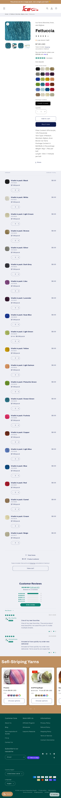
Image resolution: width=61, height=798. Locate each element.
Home (6, 14)
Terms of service (27, 792)
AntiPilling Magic (37, 688)
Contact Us (9, 742)
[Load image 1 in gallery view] (8, 45)
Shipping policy (38, 792)
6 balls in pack (43, 103)
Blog (6, 727)
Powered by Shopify (31, 790)
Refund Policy (45, 727)
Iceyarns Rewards (29, 731)
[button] (4, 8)
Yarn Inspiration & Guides (11, 733)
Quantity (38, 107)
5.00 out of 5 (34, 587)
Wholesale (26, 727)
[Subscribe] (24, 757)
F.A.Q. (7, 738)
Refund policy (52, 790)
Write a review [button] (30, 604)
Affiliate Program (29, 723)
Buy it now (46, 124)
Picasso (6, 687)
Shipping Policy (46, 731)
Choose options (14, 701)
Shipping (47, 47)
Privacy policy (42, 790)
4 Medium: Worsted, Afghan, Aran (18, 14)
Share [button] (39, 162)
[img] (10, 615)
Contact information (50, 792)
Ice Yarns (22, 790)
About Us (8, 723)
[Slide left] (26, 709)
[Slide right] (34, 709)
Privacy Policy (45, 723)
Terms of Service (46, 736)
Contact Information (47, 740)
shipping (32, 563)
